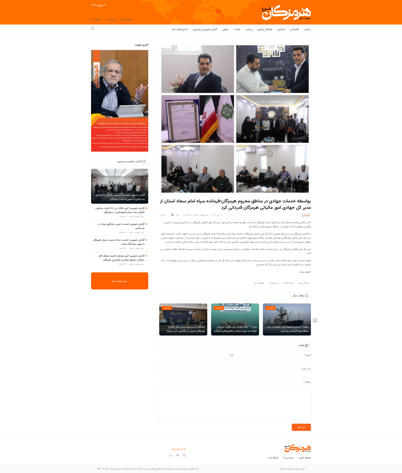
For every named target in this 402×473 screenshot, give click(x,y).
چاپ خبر (162, 215)
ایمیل (307, 355)
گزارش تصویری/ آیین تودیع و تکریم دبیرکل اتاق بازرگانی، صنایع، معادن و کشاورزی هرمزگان (121, 258)
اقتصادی (306, 215)
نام (231, 355)
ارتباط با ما (96, 19)
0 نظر (178, 215)
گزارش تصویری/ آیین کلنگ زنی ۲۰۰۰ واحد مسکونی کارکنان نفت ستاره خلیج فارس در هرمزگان (119, 210)
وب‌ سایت (306, 369)
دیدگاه (307, 382)
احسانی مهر (304, 283)
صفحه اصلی (126, 19)
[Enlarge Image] (235, 119)
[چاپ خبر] (172, 215)
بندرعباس (273, 283)
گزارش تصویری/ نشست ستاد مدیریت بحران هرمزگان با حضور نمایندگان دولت (118, 242)
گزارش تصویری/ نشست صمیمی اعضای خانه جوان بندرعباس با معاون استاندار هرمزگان (120, 197)
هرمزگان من (259, 283)
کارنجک (282, 468)
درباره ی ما (111, 19)
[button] (92, 29)
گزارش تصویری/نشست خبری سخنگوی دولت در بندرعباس (121, 226)
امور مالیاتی (288, 283)
